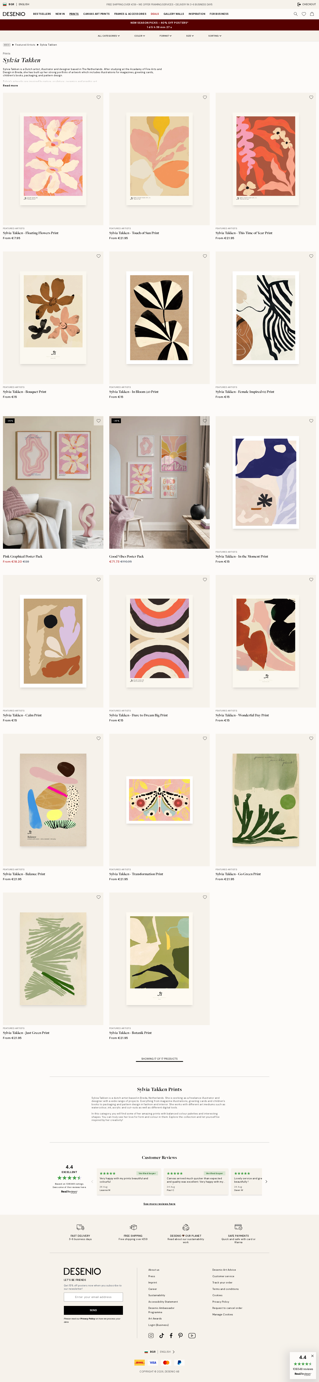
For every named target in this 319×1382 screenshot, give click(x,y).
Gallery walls (174, 14)
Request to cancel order (227, 1308)
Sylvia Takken (48, 44)
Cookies (217, 1295)
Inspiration (197, 14)
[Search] (296, 14)
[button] (303, 1365)
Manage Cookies (222, 1314)
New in (60, 14)
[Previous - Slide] (92, 1182)
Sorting (213, 35)
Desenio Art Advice (224, 1269)
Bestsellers (42, 14)
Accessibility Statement (163, 1301)
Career (152, 1289)
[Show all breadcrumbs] (7, 45)
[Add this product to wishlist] (98, 97)
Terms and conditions (225, 1289)
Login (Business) (158, 1325)
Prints (74, 14)
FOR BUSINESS (219, 14)
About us (154, 1269)
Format (164, 35)
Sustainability (156, 1295)
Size (188, 35)
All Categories (107, 35)
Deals (155, 14)
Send (93, 1310)
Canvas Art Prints (96, 14)
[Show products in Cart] (312, 14)
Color (138, 35)
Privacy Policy (87, 1318)
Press (151, 1276)
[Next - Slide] (266, 1182)
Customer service (223, 1276)
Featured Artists (25, 44)
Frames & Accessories (130, 14)
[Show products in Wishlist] (304, 14)
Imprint (152, 1282)
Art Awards (155, 1318)
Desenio (170, 1371)
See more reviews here (159, 1203)
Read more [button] (10, 85)
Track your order (222, 1282)
